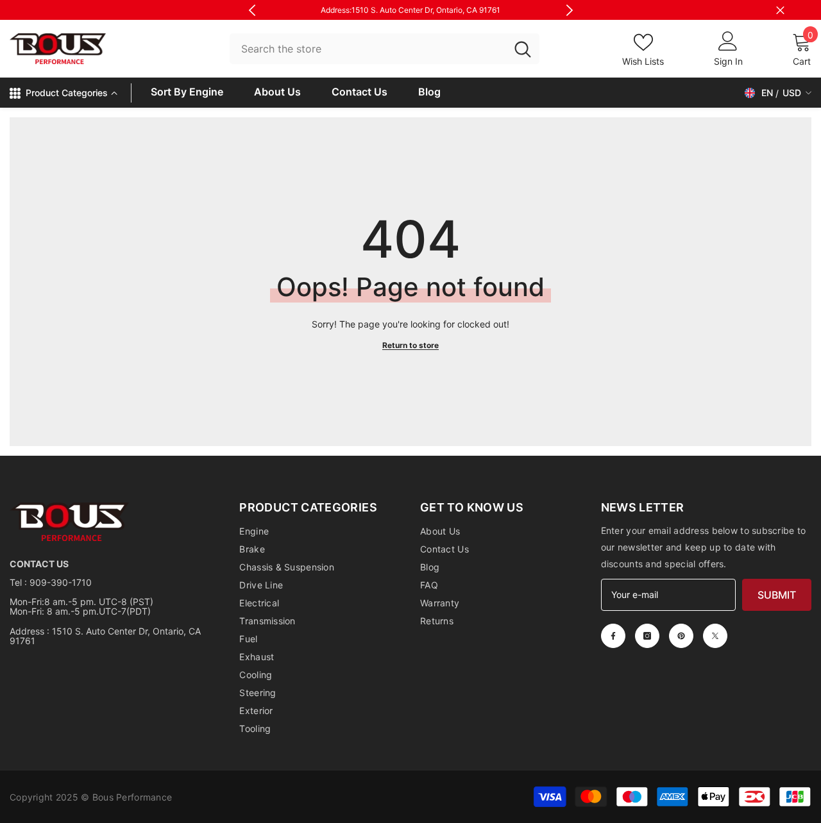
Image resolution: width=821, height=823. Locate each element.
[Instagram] (647, 636)
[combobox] (368, 49)
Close (780, 9)
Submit (777, 594)
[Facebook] (613, 636)
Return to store (410, 345)
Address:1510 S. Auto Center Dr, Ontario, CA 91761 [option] (410, 10)
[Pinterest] (681, 636)
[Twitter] (715, 636)
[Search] (384, 49)
